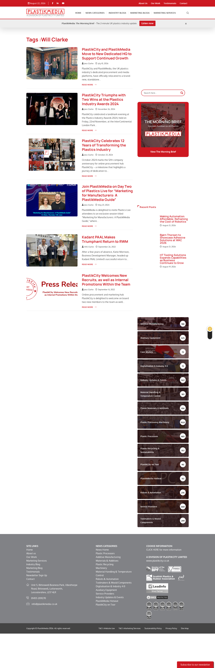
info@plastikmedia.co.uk (44, 604)
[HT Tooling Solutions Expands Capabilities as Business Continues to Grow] (147, 261)
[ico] (181, 577)
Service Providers (105, 593)
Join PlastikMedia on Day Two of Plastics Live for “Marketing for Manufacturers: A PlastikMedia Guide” (107, 193)
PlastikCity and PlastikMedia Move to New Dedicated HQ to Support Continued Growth (107, 53)
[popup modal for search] (188, 12)
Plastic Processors (105, 553)
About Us (143, 3)
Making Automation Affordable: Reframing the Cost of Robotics (174, 219)
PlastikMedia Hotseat (107, 600)
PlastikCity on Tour (105, 604)
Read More (87, 84)
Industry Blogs (117, 13)
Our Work (155, 3)
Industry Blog (33, 564)
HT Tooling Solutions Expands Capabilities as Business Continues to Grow (173, 259)
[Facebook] (52, 3)
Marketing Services (165, 13)
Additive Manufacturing (108, 557)
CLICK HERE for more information (163, 549)
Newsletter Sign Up (36, 575)
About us (31, 553)
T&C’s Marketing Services (130, 628)
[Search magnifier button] (182, 93)
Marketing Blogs (139, 13)
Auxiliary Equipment (106, 589)
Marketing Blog (34, 568)
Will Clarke (89, 247)
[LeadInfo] (157, 587)
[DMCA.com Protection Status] (157, 597)
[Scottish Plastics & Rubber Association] (160, 577)
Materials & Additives (107, 560)
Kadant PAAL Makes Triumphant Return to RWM (105, 239)
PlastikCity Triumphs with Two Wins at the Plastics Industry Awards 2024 (104, 99)
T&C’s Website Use (107, 628)
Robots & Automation (107, 579)
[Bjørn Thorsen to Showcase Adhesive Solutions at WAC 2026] (147, 241)
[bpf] (155, 569)
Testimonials (170, 3)
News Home (102, 549)
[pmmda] (174, 569)
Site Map (185, 628)
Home (78, 13)
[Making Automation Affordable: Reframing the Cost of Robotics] (147, 221)
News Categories (95, 13)
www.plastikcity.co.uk (157, 560)
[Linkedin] (58, 3)
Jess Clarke (88, 63)
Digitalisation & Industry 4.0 (110, 586)
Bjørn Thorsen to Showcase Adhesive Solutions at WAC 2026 (172, 239)
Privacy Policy (171, 628)
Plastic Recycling (104, 564)
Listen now (147, 23)
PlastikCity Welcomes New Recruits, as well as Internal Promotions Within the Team (106, 280)
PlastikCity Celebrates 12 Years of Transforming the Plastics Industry (104, 145)
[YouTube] (63, 3)
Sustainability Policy (153, 628)
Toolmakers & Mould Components (113, 582)
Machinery (101, 568)
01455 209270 (38, 598)
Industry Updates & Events (110, 597)
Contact (183, 3)
